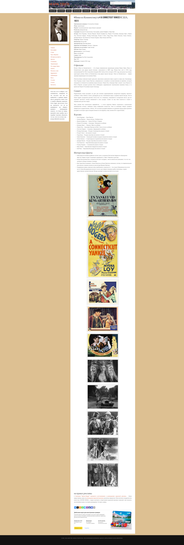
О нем (52, 52)
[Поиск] (130, 3)
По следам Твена (55, 66)
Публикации (54, 75)
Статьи (52, 82)
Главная (53, 47)
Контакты (53, 84)
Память (53, 68)
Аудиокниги (54, 73)
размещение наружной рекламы (95, 498)
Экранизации (54, 63)
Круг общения (54, 54)
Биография (53, 50)
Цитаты (53, 59)
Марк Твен (59, 4)
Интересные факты (56, 57)
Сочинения (53, 61)
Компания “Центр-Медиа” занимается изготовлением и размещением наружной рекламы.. (101, 496)
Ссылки (53, 80)
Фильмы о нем (54, 70)
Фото (52, 77)
